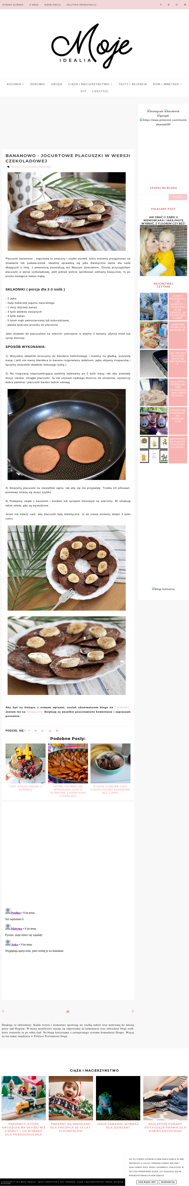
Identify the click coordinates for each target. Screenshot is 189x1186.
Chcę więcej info (147, 1182)
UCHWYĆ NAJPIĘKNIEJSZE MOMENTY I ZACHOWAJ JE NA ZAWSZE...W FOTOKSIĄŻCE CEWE (178, 307)
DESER (15, 167)
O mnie (34, 5)
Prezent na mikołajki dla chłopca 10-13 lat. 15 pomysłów (70, 1127)
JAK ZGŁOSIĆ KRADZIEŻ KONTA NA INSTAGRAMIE (177, 359)
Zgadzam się (168, 1182)
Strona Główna (13, 5)
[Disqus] (68, 857)
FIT (22, 167)
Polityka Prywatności (82, 5)
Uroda (56, 84)
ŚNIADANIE (45, 167)
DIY (83, 91)
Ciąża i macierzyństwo (89, 84)
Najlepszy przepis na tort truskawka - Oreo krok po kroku (178, 388)
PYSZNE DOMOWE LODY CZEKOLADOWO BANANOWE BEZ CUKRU (110, 789)
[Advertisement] (71, 123)
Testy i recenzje (132, 84)
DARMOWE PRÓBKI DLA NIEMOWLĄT (177, 327)
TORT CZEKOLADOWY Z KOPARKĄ (25, 788)
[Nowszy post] (3, 1011)
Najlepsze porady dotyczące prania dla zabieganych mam (165, 1127)
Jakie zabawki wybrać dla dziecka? (118, 1125)
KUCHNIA (31, 167)
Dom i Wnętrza (166, 84)
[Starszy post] (133, 1011)
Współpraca (52, 5)
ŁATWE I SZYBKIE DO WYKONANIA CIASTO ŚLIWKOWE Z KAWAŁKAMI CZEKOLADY (68, 791)
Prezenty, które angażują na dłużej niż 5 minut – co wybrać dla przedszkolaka (23, 1129)
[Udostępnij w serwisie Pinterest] (57, 731)
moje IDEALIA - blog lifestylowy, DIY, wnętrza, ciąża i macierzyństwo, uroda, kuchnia (72, 1182)
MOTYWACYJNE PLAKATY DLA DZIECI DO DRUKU (178, 443)
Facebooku (122, 707)
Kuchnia (14, 84)
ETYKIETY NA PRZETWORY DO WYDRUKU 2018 (178, 416)
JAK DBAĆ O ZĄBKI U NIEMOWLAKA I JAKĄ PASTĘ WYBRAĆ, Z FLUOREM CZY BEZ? (163, 220)
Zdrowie (37, 84)
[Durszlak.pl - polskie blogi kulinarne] (163, 589)
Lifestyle (100, 91)
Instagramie (34, 711)
